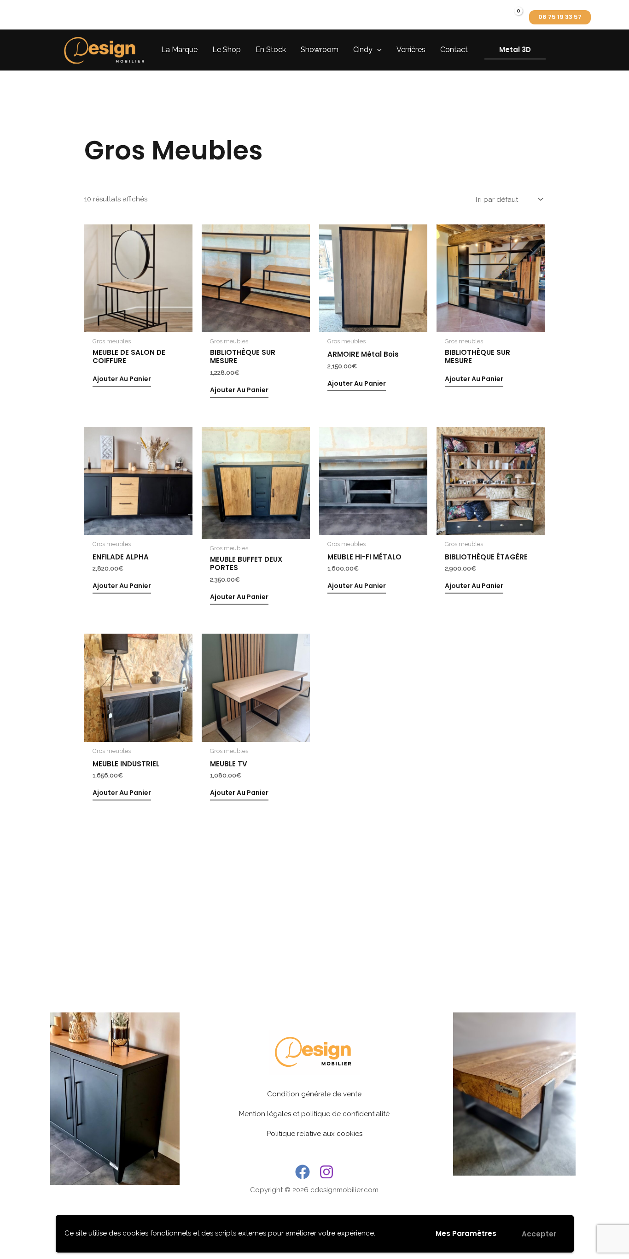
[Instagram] (326, 1172)
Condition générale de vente (314, 1094)
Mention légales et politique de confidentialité (314, 1114)
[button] (560, 17)
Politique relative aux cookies (314, 1134)
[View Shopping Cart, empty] (511, 17)
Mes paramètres (466, 1233)
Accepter (539, 1234)
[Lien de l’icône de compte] (490, 17)
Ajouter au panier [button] (122, 378)
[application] (377, 49)
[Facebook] (302, 1172)
